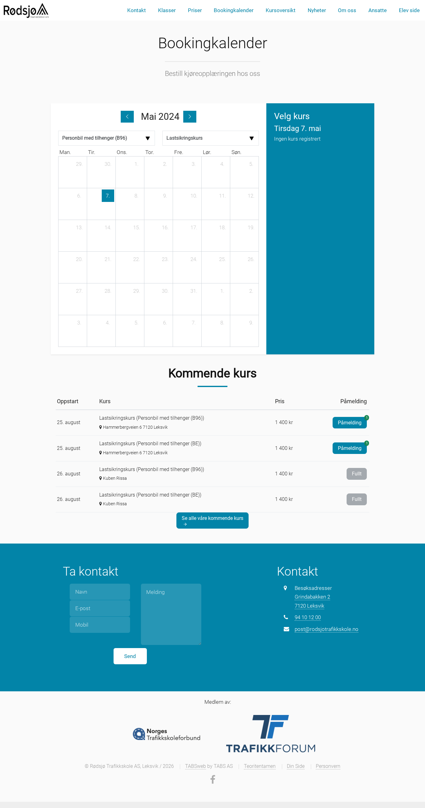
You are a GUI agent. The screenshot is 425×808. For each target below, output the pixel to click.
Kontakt (136, 10)
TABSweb (195, 766)
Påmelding (352, 421)
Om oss (347, 10)
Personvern (328, 766)
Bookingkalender (234, 10)
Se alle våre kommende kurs (212, 518)
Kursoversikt (281, 10)
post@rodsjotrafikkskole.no (326, 629)
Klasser (167, 10)
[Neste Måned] (189, 117)
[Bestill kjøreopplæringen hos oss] (26, 10)
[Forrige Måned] (127, 117)
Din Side (296, 766)
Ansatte (377, 10)
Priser (195, 10)
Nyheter (317, 10)
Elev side (409, 10)
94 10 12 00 (308, 617)
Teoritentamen (260, 766)
